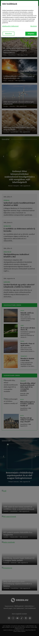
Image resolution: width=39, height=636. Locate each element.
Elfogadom (31, 34)
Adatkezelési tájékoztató (10, 26)
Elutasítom (8, 34)
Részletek (33, 26)
